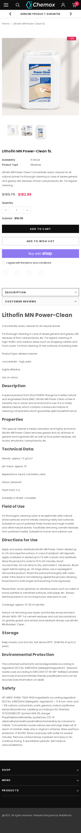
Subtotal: (7, 218)
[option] (40, 14)
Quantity (7, 203)
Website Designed (44, 815)
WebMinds (65, 815)
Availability (8, 159)
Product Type (10, 164)
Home (5, 23)
